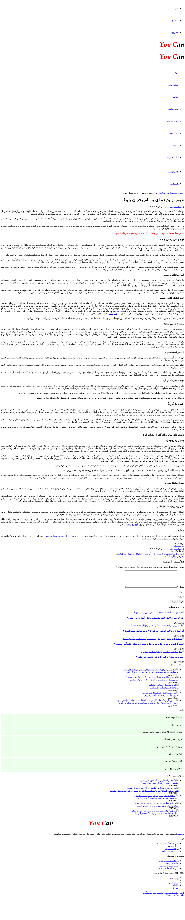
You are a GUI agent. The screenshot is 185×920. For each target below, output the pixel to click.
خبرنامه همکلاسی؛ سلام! (167, 843)
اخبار (176, 73)
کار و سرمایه (172, 121)
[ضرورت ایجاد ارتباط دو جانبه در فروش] (160, 692)
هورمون (119, 311)
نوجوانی (176, 546)
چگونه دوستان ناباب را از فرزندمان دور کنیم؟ (160, 656)
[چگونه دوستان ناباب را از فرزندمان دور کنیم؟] (162, 651)
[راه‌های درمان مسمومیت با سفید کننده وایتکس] (156, 795)
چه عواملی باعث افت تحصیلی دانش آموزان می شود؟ (155, 617)
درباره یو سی (172, 846)
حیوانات (175, 145)
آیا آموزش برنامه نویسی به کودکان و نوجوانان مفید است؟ (153, 630)
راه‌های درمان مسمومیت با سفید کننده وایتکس (157, 798)
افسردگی (113, 313)
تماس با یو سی (171, 863)
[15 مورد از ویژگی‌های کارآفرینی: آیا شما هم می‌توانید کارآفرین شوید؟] (146, 700)
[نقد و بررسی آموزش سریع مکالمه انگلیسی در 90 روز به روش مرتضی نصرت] (152, 788)
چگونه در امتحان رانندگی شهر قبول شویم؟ (159, 783)
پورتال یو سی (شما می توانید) (57, 536)
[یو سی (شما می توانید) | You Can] (92, 822)
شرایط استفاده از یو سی (167, 868)
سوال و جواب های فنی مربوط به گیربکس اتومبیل (156, 813)
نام (182, 591)
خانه (182, 193)
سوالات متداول (171, 848)
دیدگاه (180, 587)
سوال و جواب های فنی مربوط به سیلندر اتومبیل (157, 806)
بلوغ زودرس (132, 524)
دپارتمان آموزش (177, 206)
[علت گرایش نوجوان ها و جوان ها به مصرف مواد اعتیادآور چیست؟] (153, 638)
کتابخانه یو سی (171, 157)
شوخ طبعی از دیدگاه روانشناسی (164, 687)
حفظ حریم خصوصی (169, 866)
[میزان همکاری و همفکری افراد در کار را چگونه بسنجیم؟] (152, 677)
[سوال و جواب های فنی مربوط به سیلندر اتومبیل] (156, 803)
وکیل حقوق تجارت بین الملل (169, 746)
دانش (176, 193)
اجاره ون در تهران (174, 754)
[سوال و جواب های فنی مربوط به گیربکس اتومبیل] (155, 811)
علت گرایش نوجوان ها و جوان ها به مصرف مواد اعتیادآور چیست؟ (149, 643)
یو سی (181, 834)
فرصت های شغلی (170, 851)
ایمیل (181, 596)
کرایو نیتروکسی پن (173, 761)
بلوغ (182, 546)
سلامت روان (159, 193)
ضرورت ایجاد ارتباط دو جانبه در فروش (161, 695)
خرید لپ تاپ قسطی (172, 739)
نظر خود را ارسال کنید (174, 556)
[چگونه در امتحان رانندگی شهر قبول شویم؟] (158, 780)
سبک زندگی (173, 85)
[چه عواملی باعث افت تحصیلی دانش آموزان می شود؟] (159, 612)
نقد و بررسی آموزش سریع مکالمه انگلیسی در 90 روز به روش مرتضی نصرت (144, 790)
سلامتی (175, 97)
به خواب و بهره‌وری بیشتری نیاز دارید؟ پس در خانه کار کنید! (152, 672)
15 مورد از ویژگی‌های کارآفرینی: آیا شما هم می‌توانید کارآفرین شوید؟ (148, 703)
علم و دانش (173, 109)
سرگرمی (174, 133)
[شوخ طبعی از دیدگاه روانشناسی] (163, 685)
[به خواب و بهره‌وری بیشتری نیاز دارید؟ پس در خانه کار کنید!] (151, 669)
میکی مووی (176, 724)
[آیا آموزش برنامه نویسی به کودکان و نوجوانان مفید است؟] (157, 625)
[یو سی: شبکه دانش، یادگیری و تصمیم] (163, 46)
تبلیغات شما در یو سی (168, 860)
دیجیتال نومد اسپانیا (173, 717)
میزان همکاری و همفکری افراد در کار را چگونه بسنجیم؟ (153, 680)
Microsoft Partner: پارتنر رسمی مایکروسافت (162, 732)
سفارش (173, 768)
